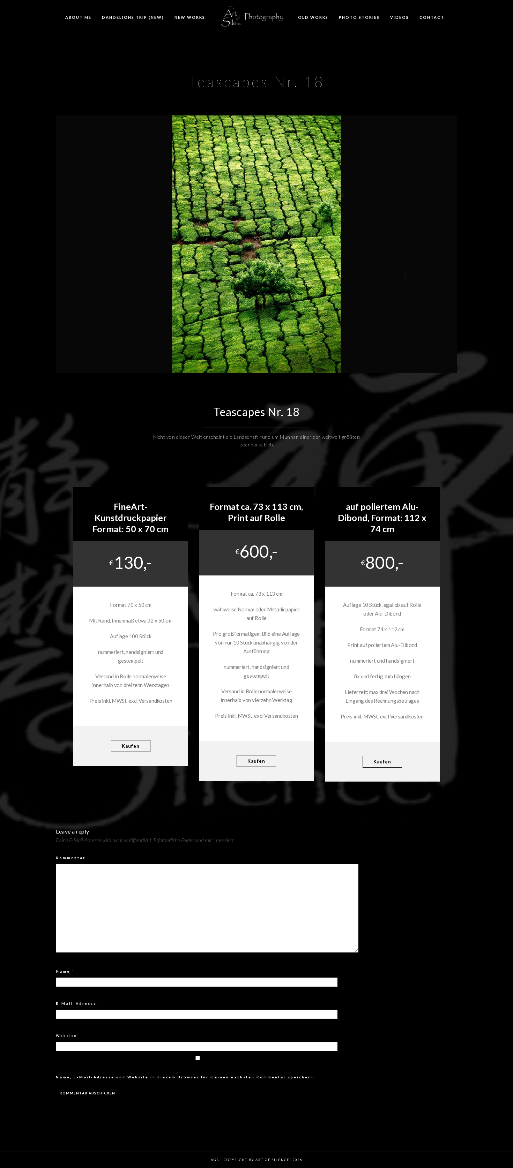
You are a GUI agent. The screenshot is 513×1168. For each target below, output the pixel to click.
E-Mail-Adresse (78, 1003)
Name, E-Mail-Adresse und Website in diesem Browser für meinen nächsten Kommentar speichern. (185, 1077)
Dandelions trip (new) (133, 17)
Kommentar (73, 858)
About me (78, 17)
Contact (431, 17)
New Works (189, 17)
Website (66, 1035)
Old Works (313, 17)
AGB (215, 1160)
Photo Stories (359, 17)
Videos (399, 17)
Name (65, 971)
